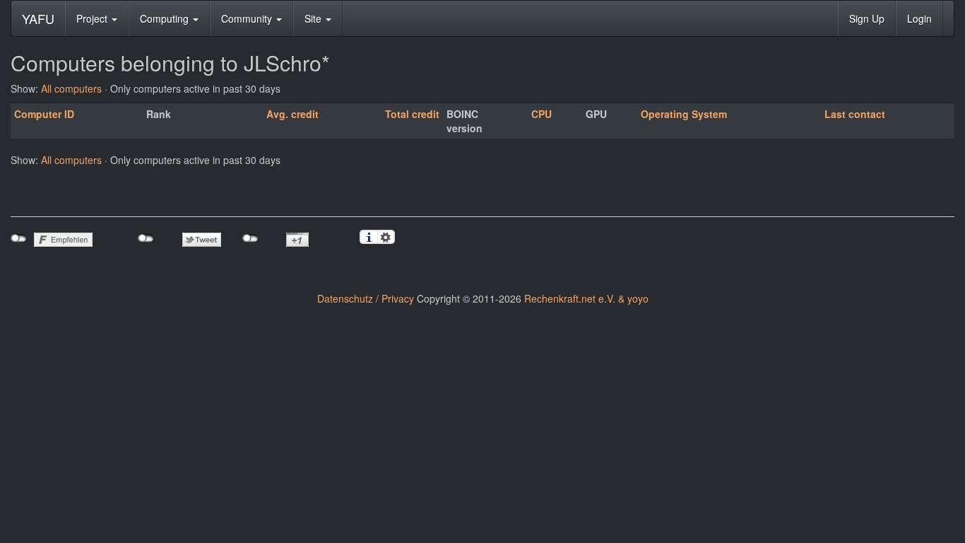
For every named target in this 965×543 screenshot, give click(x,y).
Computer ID (44, 114)
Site (314, 18)
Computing (165, 18)
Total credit (412, 114)
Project (93, 18)
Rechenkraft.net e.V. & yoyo (586, 298)
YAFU (38, 18)
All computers (71, 88)
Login (919, 18)
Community (248, 18)
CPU (541, 114)
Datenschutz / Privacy (365, 298)
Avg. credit (292, 114)
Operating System (684, 114)
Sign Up (866, 18)
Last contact (854, 114)
